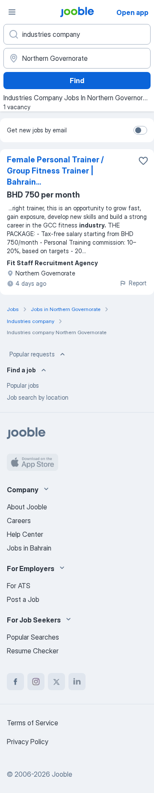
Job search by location (37, 397)
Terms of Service (32, 722)
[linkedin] (77, 681)
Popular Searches (33, 637)
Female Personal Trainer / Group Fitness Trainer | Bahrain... (55, 170)
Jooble (62, 774)
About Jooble (27, 507)
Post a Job (23, 599)
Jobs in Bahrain (29, 548)
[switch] (140, 130)
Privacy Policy (27, 741)
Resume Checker (33, 650)
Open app (132, 12)
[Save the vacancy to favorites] (143, 161)
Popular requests (32, 354)
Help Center (25, 534)
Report (138, 283)
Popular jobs (23, 385)
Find (77, 80)
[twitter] (56, 681)
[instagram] (35, 681)
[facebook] (15, 681)
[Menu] (12, 12)
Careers (19, 520)
